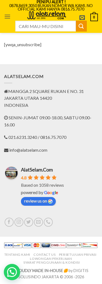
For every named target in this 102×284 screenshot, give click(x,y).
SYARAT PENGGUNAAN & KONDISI (51, 262)
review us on (35, 200)
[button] (7, 16)
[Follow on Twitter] (28, 222)
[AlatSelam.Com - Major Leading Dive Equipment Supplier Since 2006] (46, 15)
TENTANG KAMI (17, 254)
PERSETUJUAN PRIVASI (78, 254)
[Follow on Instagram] (18, 222)
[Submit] (81, 26)
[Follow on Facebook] (9, 222)
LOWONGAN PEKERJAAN (51, 259)
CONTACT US (44, 254)
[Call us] (48, 222)
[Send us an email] (38, 222)
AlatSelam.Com (37, 170)
